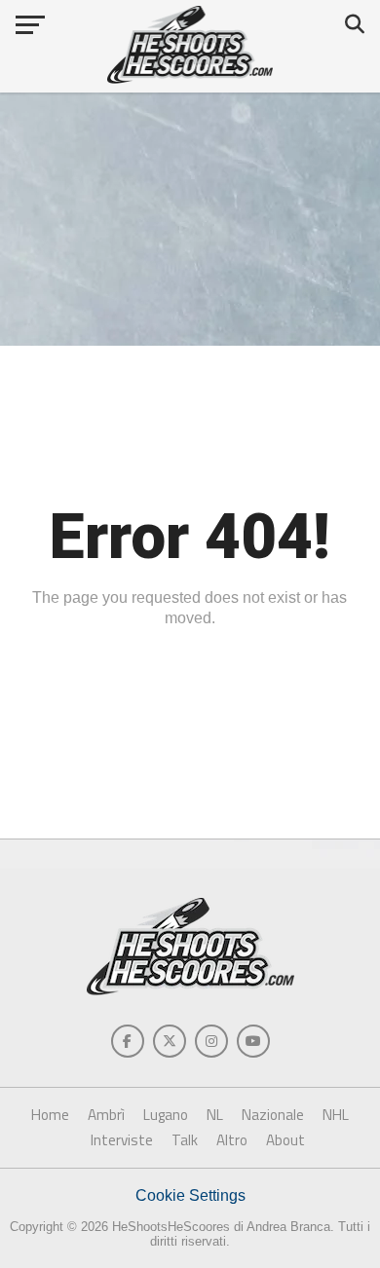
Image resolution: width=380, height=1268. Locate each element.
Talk (184, 1140)
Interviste (122, 1140)
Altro (231, 1140)
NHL (336, 1114)
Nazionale (273, 1114)
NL (215, 1114)
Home (50, 1114)
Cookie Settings (190, 1195)
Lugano (165, 1114)
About (285, 1140)
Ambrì (106, 1114)
